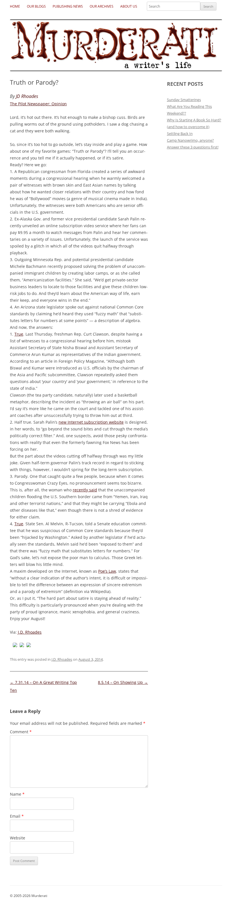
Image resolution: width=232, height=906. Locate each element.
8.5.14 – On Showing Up (123, 682)
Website (17, 838)
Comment (21, 731)
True (18, 334)
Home (15, 6)
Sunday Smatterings (184, 99)
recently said (85, 490)
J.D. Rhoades (30, 632)
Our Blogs (36, 6)
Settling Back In (180, 133)
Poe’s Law (107, 571)
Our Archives (101, 6)
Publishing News (68, 6)
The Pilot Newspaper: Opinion (38, 103)
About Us (128, 6)
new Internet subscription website (91, 422)
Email (17, 816)
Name (17, 794)
